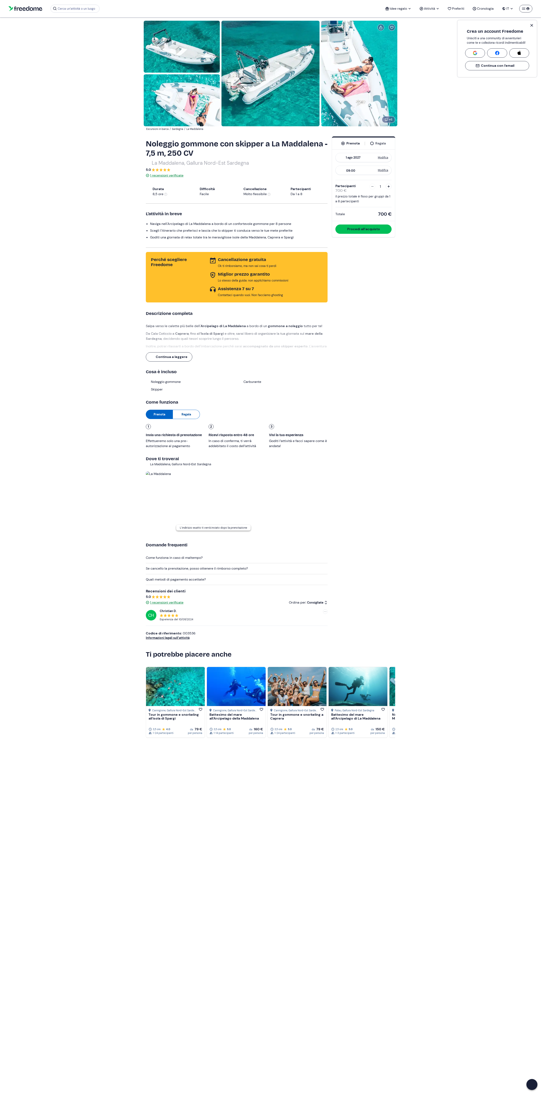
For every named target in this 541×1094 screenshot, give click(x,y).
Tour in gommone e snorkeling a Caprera (296, 716)
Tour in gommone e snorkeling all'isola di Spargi (174, 716)
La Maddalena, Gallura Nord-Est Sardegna (200, 163)
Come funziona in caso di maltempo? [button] (174, 557)
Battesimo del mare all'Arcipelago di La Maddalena (355, 716)
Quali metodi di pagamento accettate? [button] (176, 579)
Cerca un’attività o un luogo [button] (76, 9)
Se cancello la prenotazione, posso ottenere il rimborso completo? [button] (197, 568)
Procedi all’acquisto (363, 229)
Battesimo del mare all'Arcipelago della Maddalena (234, 716)
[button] (531, 1084)
